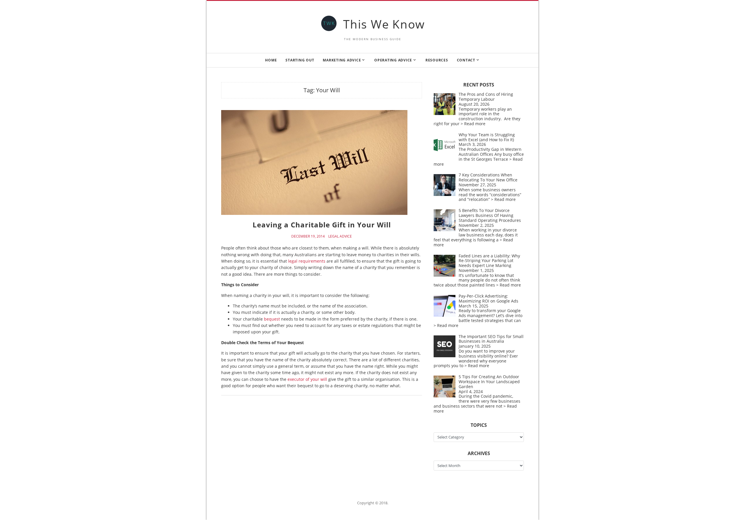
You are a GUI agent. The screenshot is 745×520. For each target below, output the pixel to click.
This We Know (384, 24)
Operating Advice (393, 60)
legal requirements (306, 261)
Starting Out (299, 60)
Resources (436, 60)
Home (271, 60)
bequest (272, 319)
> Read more (473, 123)
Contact (466, 60)
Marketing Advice (342, 60)
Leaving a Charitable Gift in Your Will (322, 224)
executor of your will (307, 379)
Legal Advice (340, 236)
